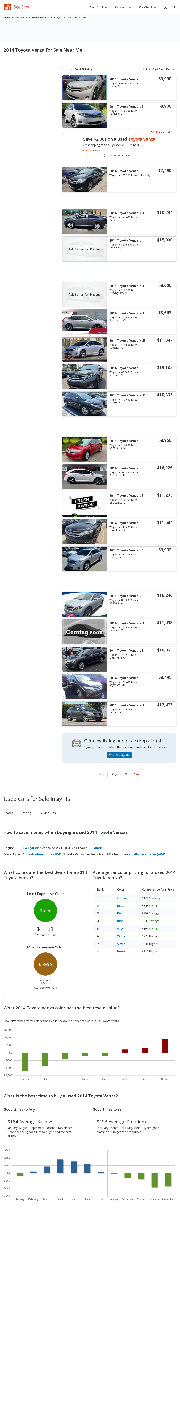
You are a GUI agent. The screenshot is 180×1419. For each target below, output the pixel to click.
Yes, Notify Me (119, 755)
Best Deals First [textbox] (162, 69)
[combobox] (164, 69)
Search (8, 813)
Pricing (26, 813)
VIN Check (146, 7)
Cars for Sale (98, 7)
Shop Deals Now (121, 155)
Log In (171, 7)
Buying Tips (48, 813)
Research (121, 7)
